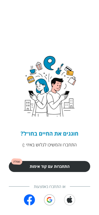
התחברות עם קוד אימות (50, 166)
